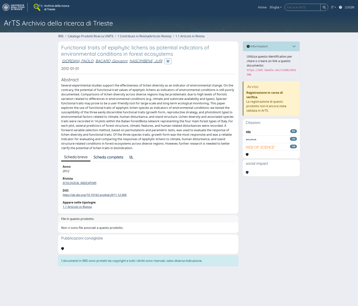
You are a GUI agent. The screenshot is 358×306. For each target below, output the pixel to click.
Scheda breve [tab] (75, 156)
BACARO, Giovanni (111, 61)
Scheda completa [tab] (108, 157)
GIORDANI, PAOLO (77, 61)
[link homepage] (15, 7)
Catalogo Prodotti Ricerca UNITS (90, 36)
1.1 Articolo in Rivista (190, 36)
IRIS (61, 36)
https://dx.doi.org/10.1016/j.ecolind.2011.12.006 (95, 195)
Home (262, 7)
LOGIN (349, 7)
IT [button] (332, 7)
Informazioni (259, 46)
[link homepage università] (52, 7)
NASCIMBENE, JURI (145, 61)
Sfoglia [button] (274, 7)
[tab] (131, 157)
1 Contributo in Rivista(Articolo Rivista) (144, 36)
